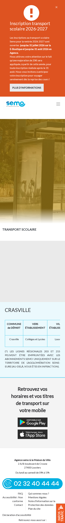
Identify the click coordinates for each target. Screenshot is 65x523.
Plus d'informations (26, 87)
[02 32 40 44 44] (32, 483)
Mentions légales (37, 497)
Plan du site (34, 508)
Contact (18, 504)
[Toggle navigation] (58, 104)
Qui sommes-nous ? (38, 493)
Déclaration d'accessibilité (16, 514)
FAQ (20, 493)
